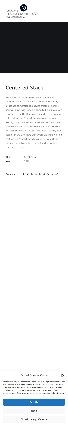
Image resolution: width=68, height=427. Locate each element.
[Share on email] (56, 174)
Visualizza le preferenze (34, 419)
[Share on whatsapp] (44, 174)
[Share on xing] (52, 174)
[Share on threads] (32, 174)
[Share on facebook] (23, 174)
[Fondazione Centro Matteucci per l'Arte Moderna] (22, 11)
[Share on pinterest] (36, 174)
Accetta (34, 402)
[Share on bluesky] (48, 174)
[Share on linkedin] (40, 174)
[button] (63, 375)
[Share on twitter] (28, 174)
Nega (34, 411)
